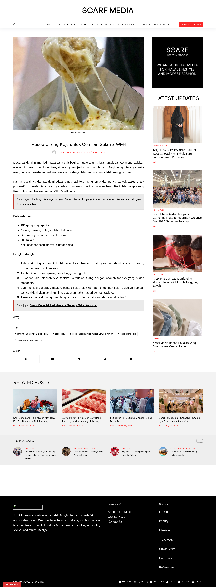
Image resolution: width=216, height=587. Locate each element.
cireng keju (59, 334)
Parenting (158, 274)
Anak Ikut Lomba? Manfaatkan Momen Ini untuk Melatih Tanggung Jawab (175, 282)
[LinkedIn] (79, 359)
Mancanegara (177, 448)
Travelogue (104, 24)
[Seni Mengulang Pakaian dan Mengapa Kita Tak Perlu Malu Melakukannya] (35, 401)
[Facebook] (26, 359)
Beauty (67, 24)
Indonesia (78, 448)
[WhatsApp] (131, 359)
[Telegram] (105, 359)
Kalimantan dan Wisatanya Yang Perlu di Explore (88, 453)
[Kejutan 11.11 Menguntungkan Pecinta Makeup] (114, 451)
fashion (157, 338)
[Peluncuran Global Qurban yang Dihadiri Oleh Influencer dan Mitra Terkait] (17, 451)
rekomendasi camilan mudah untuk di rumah (91, 334)
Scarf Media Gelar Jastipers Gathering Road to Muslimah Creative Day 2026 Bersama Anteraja (177, 218)
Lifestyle (84, 24)
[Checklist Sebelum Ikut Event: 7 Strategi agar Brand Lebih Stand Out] (181, 401)
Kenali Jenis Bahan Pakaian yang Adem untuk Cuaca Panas (174, 344)
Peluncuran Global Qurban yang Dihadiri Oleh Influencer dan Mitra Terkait (40, 455)
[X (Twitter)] (53, 359)
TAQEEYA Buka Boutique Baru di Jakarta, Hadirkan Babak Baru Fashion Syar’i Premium (174, 153)
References (161, 24)
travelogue (90, 448)
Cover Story (126, 24)
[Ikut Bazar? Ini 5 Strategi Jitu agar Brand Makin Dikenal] (132, 401)
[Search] (14, 24)
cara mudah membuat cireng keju (31, 334)
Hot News (144, 24)
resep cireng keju (127, 334)
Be (161, 521)
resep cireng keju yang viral (28, 340)
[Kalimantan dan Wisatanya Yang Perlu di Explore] (66, 451)
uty (166, 521)
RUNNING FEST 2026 (191, 24)
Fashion (52, 24)
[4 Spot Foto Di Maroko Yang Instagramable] (163, 451)
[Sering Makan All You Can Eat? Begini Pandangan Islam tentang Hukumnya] (84, 401)
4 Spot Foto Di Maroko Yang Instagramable (183, 453)
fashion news (160, 146)
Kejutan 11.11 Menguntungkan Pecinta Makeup (136, 453)
